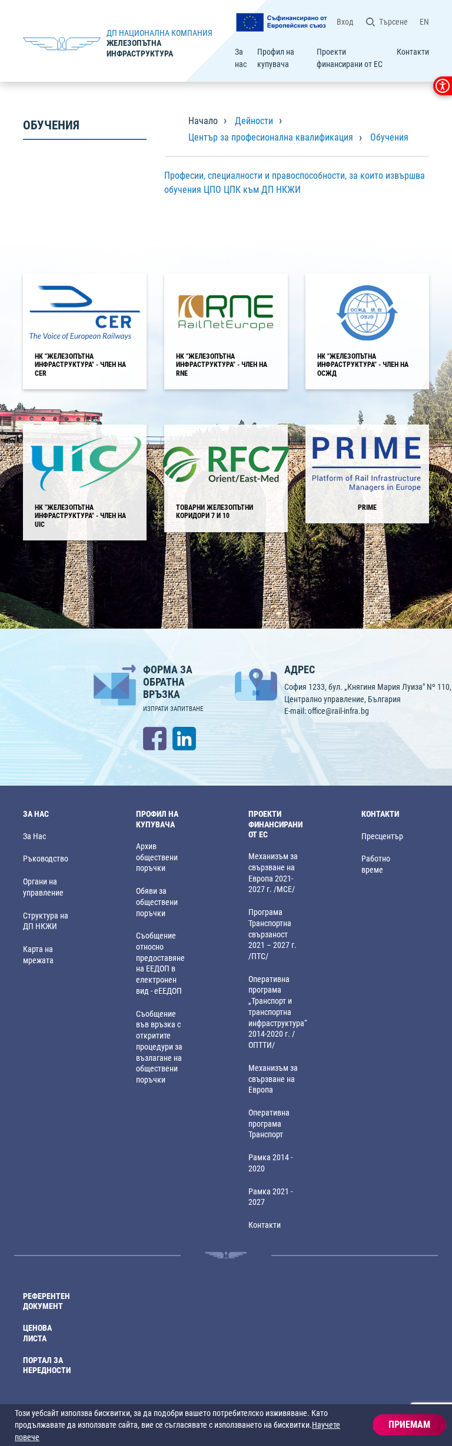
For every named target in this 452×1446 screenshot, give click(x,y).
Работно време (375, 864)
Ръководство (45, 859)
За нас (241, 57)
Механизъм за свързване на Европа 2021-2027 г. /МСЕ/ (273, 872)
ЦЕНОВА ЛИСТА (37, 1333)
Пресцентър (382, 836)
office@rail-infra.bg (338, 711)
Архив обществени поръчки (157, 857)
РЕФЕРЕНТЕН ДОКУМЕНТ (46, 1301)
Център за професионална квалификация (270, 137)
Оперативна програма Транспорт (269, 1124)
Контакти (413, 51)
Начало (203, 120)
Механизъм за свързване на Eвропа (273, 1079)
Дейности (254, 120)
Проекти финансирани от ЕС (350, 57)
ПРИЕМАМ (409, 1424)
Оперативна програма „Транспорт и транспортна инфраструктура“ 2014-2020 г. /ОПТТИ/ (277, 1012)
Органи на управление (43, 887)
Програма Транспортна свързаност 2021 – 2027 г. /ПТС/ (272, 934)
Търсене (393, 21)
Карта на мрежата (38, 955)
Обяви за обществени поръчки (157, 902)
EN (424, 21)
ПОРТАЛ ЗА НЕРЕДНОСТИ (47, 1365)
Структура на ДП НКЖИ (45, 921)
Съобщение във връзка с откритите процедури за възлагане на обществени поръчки (159, 1047)
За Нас (34, 836)
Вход (345, 21)
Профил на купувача (275, 57)
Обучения (389, 137)
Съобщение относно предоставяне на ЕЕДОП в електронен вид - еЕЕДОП (160, 963)
